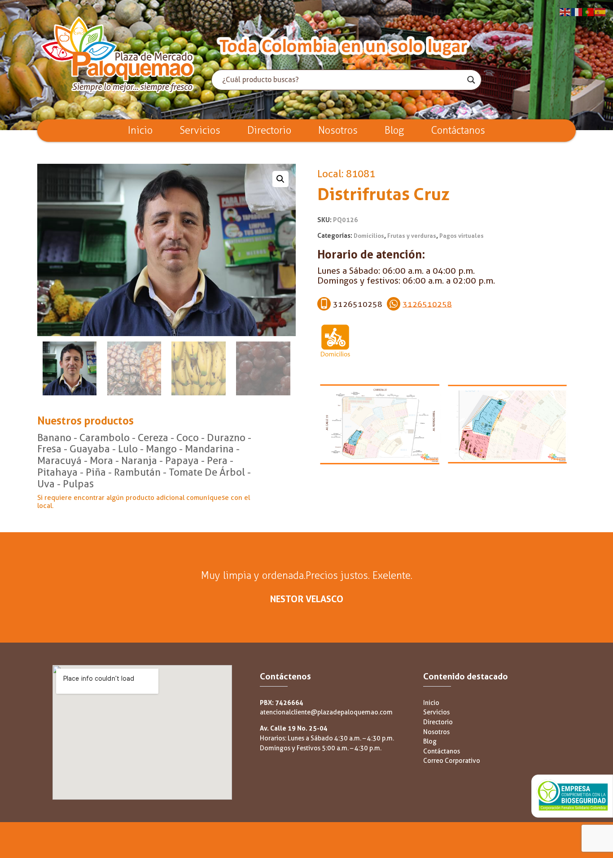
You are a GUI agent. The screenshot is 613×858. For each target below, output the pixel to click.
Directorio (269, 130)
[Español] (600, 11)
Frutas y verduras (411, 235)
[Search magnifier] (471, 80)
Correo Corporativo (451, 761)
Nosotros (338, 130)
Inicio (140, 130)
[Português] (589, 11)
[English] (565, 11)
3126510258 (427, 303)
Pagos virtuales (461, 235)
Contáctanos (458, 130)
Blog (394, 130)
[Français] (577, 11)
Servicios (200, 130)
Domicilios (369, 235)
